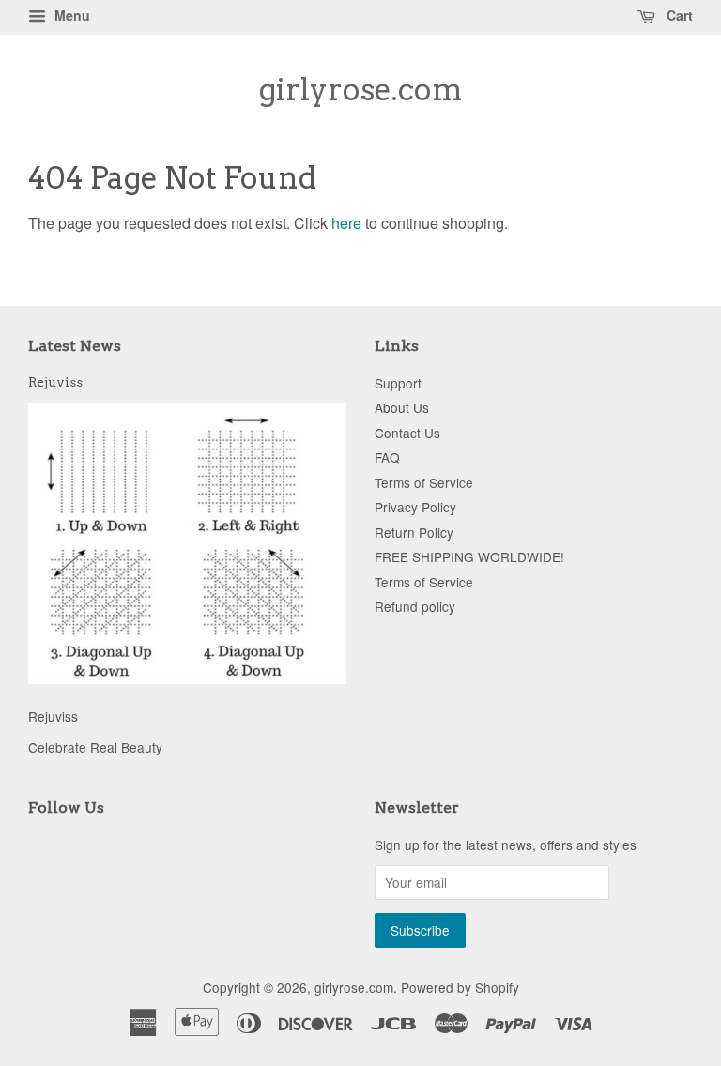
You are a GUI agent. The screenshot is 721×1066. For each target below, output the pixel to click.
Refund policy (415, 606)
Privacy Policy (415, 506)
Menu (70, 15)
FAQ (387, 457)
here (346, 223)
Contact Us (407, 432)
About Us (402, 407)
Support (398, 382)
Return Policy (414, 532)
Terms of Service (424, 482)
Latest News (74, 346)
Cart (678, 15)
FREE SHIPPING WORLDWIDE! (469, 556)
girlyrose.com (361, 90)
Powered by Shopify (460, 987)
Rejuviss (55, 381)
